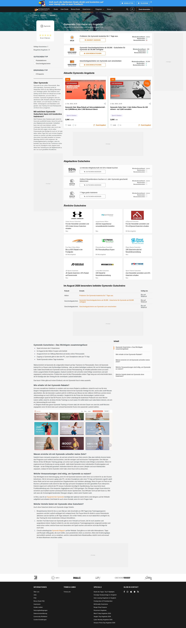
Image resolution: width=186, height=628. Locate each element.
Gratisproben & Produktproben (103, 601)
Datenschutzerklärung (40, 613)
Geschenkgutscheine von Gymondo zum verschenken (97, 306)
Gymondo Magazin (58, 530)
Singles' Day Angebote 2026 (102, 616)
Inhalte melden (38, 607)
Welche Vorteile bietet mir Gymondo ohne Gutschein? (130, 375)
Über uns (36, 592)
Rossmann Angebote (100, 610)
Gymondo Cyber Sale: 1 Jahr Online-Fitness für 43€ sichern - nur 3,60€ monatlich (129, 108)
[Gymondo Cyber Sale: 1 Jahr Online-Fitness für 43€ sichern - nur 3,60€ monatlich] (130, 89)
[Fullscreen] (73, 430)
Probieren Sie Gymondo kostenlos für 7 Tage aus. (96, 295)
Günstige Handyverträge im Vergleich (105, 595)
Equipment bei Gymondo (55, 497)
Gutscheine (43, 15)
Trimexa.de (67, 592)
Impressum (37, 604)
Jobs (35, 595)
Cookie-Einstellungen (40, 619)
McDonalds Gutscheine (101, 604)
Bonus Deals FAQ (39, 601)
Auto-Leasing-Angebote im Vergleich (105, 598)
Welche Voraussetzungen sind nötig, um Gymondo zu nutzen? (133, 368)
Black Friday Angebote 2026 (102, 613)
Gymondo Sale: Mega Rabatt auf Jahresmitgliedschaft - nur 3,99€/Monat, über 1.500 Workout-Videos (85, 108)
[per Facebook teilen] (124, 592)
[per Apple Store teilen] (131, 592)
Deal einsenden (144, 9)
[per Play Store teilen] (134, 592)
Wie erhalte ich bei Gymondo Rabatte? (129, 354)
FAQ (35, 598)
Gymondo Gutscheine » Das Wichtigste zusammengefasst (129, 348)
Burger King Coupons (100, 607)
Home (35, 15)
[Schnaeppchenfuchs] (42, 9)
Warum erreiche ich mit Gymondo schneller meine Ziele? (133, 361)
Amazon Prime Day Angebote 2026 (104, 622)
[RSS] (138, 592)
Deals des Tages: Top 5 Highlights (104, 592)
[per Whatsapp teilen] (127, 592)
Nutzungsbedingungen (40, 610)
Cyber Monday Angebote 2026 (103, 619)
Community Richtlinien (40, 616)
